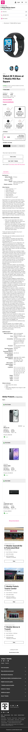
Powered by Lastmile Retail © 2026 (14, 729)
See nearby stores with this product (17, 164)
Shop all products (14, 521)
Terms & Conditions (7, 99)
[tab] (5, 171)
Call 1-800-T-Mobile (13, 161)
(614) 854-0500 (10, 594)
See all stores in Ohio (14, 652)
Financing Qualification (8, 102)
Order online (13, 156)
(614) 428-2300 (9, 635)
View (14, 561)
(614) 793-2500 (9, 554)
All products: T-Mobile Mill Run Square (12, 23)
